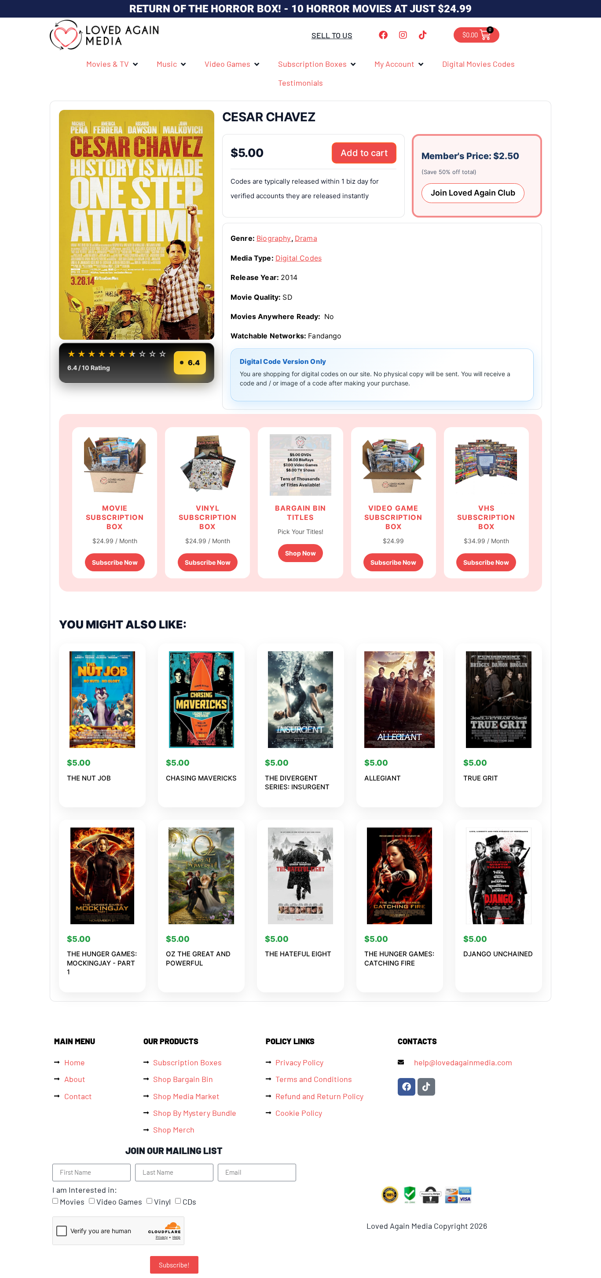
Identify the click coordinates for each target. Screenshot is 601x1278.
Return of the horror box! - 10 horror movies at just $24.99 (300, 9)
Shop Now (300, 553)
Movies (72, 1201)
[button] (112, 63)
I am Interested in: (84, 1190)
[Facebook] (383, 35)
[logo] (105, 35)
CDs (189, 1201)
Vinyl (162, 1201)
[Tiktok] (423, 35)
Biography (274, 238)
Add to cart (364, 153)
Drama (306, 238)
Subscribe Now (115, 562)
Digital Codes (298, 258)
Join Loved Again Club (473, 192)
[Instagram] (403, 35)
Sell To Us (331, 35)
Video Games (119, 1201)
